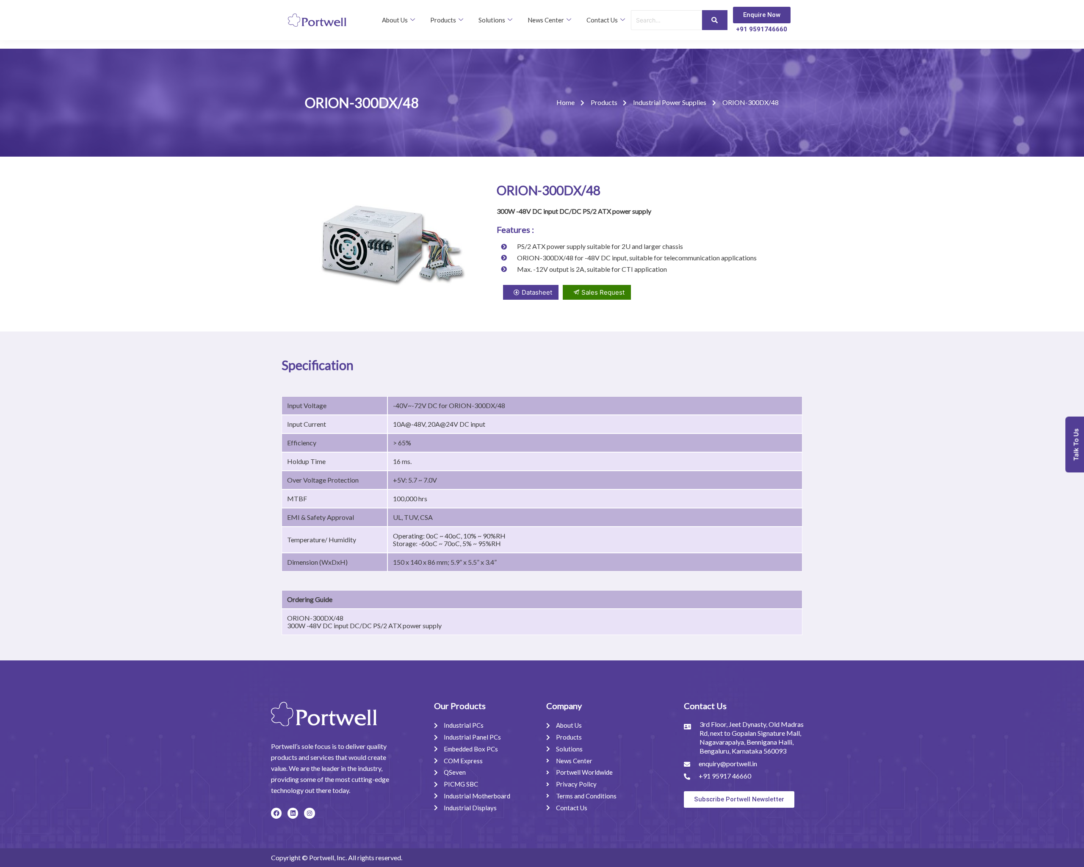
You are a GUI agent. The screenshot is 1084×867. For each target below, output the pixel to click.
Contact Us (602, 20)
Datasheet (537, 292)
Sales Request (603, 292)
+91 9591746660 (761, 29)
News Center (546, 20)
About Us (395, 20)
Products (443, 20)
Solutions (491, 20)
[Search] (714, 20)
